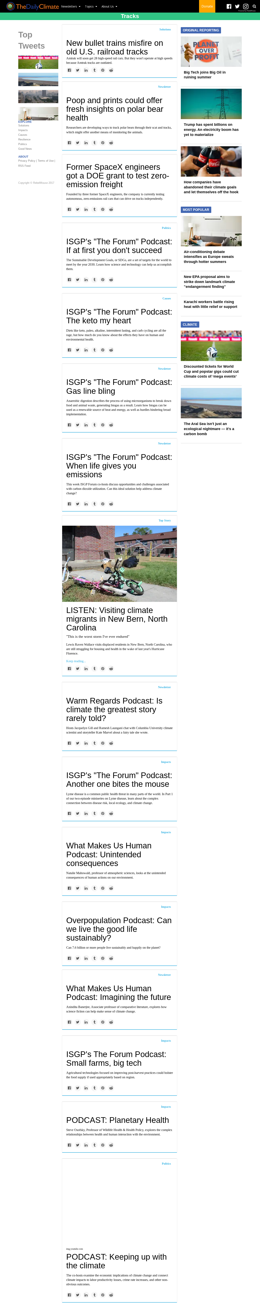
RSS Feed (24, 165)
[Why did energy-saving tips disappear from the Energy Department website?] (38, 113)
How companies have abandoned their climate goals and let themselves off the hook (211, 187)
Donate (207, 6)
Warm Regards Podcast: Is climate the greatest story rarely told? (114, 709)
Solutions (165, 29)
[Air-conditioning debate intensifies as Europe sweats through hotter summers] (211, 231)
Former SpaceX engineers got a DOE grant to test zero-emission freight (117, 175)
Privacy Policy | (27, 160)
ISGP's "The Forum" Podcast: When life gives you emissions (119, 466)
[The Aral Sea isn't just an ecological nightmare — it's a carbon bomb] (38, 79)
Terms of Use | (46, 160)
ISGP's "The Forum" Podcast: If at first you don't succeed (119, 246)
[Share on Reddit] (111, 70)
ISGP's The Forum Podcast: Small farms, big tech (116, 1058)
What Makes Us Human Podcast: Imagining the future (118, 993)
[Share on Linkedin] (86, 70)
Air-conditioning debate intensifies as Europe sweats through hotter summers (209, 257)
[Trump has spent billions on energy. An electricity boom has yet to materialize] (211, 104)
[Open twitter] (237, 6)
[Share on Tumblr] (94, 70)
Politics (166, 228)
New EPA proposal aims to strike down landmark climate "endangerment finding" (209, 282)
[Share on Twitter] (78, 70)
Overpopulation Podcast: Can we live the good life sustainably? (119, 929)
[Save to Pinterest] (103, 70)
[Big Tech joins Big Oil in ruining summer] (211, 51)
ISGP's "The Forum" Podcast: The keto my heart (119, 316)
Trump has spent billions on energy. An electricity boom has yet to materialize (211, 130)
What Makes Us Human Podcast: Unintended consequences (109, 854)
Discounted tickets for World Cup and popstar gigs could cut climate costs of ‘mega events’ (211, 371)
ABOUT (23, 156)
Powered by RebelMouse (247, 11)
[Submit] (254, 6)
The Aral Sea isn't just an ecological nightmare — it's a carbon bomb (209, 429)
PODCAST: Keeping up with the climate (116, 1261)
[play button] (119, 1207)
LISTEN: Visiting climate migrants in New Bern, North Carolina (117, 619)
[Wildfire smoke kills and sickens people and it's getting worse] (38, 96)
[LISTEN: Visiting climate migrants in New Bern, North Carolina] (119, 563)
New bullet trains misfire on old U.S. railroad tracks (114, 47)
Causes (166, 298)
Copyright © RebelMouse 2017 (36, 183)
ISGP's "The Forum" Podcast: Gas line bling (119, 386)
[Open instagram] (245, 6)
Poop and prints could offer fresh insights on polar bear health (114, 109)
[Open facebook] (229, 6)
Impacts (166, 762)
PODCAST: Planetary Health (117, 1120)
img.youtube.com (74, 1248)
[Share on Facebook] (69, 70)
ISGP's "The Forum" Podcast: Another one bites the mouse (119, 779)
